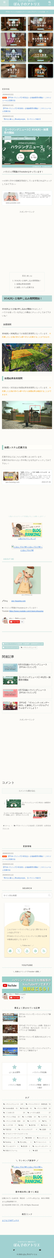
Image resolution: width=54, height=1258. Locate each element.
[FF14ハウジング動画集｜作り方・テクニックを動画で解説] (13, 70)
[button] (49, 895)
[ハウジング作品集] (40, 70)
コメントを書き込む (27, 791)
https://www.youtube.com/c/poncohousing (26, 611)
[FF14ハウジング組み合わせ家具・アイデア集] (40, 39)
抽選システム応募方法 (25, 287)
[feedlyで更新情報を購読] (35, 951)
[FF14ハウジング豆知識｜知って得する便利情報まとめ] (40, 24)
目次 (24, 276)
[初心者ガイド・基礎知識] (13, 24)
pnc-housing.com (18, 601)
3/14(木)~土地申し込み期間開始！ (27, 281)
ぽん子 (27, 909)
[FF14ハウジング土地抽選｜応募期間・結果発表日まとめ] (40, 55)
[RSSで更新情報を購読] (44, 951)
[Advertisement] (27, 240)
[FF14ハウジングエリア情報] (13, 55)
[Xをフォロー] (18, 951)
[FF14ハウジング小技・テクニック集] (13, 39)
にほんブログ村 (27, 550)
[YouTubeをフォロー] (27, 951)
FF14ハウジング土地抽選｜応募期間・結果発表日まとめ (24, 644)
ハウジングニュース (11, 647)
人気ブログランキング (27, 539)
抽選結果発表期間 (23, 284)
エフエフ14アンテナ (10, 1220)
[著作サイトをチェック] (10, 951)
